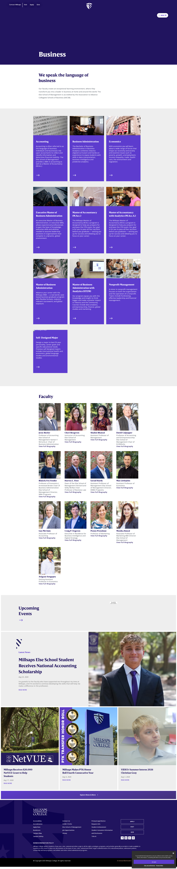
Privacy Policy (159, 865)
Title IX (94, 836)
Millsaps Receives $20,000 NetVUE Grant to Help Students (18, 773)
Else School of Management (71, 827)
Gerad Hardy (97, 480)
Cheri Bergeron (72, 432)
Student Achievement (99, 827)
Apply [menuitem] (32, 5)
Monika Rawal (123, 531)
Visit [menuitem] (25, 5)
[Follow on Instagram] (133, 837)
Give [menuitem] (38, 5)
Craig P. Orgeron (72, 531)
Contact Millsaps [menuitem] (15, 5)
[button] (173, 853)
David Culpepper (124, 432)
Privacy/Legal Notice (98, 821)
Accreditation (37, 824)
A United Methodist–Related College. (130, 861)
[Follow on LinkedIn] (125, 837)
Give (132, 832)
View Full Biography (47, 446)
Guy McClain (45, 531)
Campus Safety (38, 836)
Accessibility (37, 821)
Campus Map (37, 833)
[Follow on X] (129, 837)
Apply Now (36, 827)
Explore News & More (88, 795)
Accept (154, 862)
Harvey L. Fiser (72, 480)
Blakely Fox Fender (48, 480)
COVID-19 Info (67, 824)
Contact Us (66, 821)
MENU (162, 15)
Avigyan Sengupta (47, 576)
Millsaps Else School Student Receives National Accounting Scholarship (48, 665)
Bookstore (36, 830)
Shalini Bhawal (98, 432)
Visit (132, 827)
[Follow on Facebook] (122, 837)
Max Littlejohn (123, 480)
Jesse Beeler (44, 432)
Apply (132, 821)
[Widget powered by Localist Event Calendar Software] (113, 603)
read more (23, 690)
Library (64, 833)
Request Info (96, 824)
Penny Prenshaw (99, 531)
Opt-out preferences (149, 865)
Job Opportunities (68, 830)
